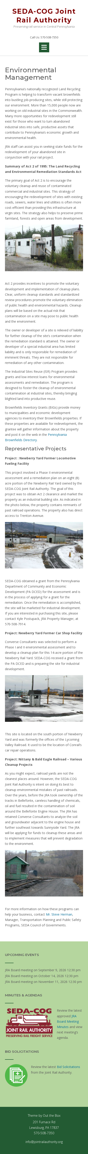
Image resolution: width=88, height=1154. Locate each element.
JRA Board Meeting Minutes (68, 1021)
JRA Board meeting (19, 970)
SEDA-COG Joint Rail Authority (44, 15)
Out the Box (51, 1115)
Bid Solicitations (68, 1067)
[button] (44, 47)
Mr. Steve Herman (59, 914)
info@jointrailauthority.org (44, 1142)
